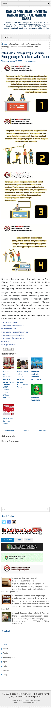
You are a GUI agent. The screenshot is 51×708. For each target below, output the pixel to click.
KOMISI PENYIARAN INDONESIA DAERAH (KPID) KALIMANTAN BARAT (26, 15)
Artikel (5, 649)
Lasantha (36, 700)
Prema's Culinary (20, 702)
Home (4, 44)
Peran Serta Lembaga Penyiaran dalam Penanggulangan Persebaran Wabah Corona (25, 54)
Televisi (6, 670)
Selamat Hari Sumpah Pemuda (8, 421)
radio (5, 666)
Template (27, 700)
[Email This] (4, 349)
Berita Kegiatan (9, 657)
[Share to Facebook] (12, 349)
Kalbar (34, 702)
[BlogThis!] (6, 349)
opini (5, 662)
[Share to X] (9, 349)
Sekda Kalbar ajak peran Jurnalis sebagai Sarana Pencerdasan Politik (22, 379)
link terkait (8, 540)
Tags (19, 540)
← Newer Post (8, 431)
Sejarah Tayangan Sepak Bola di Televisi (30, 613)
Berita (5, 653)
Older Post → (43, 431)
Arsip (28, 540)
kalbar (39, 696)
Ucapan (6, 675)
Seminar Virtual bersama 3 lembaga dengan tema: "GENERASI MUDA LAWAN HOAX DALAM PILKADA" (8, 384)
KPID (21, 700)
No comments (30, 61)
